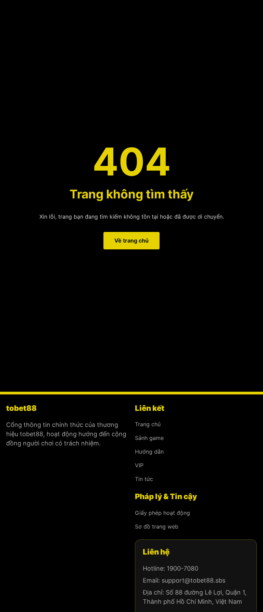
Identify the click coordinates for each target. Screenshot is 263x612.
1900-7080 (182, 568)
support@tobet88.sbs (193, 580)
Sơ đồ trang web (156, 526)
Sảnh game (149, 437)
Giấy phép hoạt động (162, 512)
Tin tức (144, 479)
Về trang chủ (131, 240)
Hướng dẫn (149, 451)
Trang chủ (148, 424)
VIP (139, 465)
